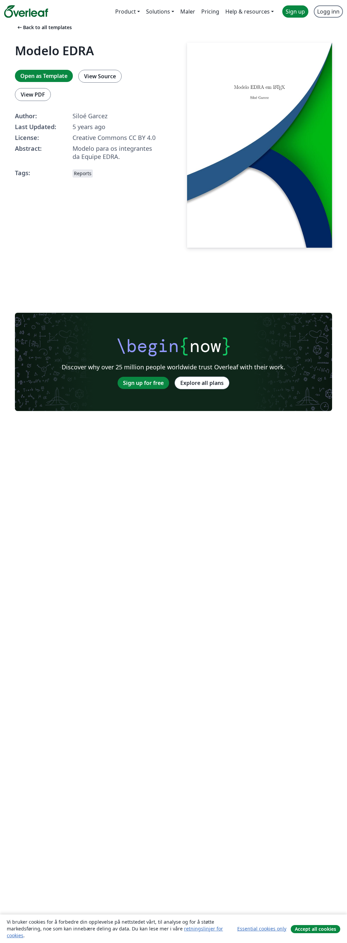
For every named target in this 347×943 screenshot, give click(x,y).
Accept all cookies (315, 929)
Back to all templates (44, 27)
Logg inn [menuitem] (328, 11)
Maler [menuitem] (187, 11)
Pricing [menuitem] (210, 11)
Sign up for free (143, 383)
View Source (100, 76)
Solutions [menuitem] (158, 11)
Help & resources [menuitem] (247, 11)
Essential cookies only (261, 928)
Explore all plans (202, 383)
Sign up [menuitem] (295, 11)
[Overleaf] (26, 11)
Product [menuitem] (125, 11)
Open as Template (43, 76)
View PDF (33, 94)
